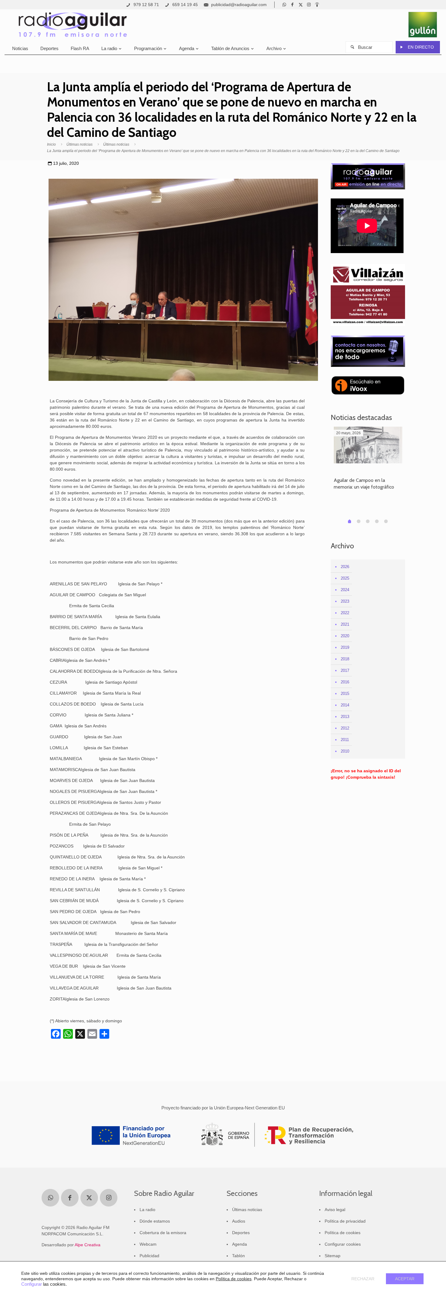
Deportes (241, 1232)
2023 (345, 601)
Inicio (51, 144)
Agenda (239, 1244)
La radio (147, 1209)
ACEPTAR (404, 1278)
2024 (345, 589)
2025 (345, 578)
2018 (345, 659)
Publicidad (149, 1255)
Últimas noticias (79, 144)
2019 (345, 647)
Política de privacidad (345, 1221)
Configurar (31, 1284)
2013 (345, 716)
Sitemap (332, 1255)
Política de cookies (342, 1232)
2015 (345, 693)
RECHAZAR (362, 1278)
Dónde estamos (155, 1221)
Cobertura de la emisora (163, 1232)
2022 (345, 613)
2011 (345, 739)
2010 (345, 751)
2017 (345, 670)
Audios (238, 1221)
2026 (345, 566)
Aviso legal (335, 1209)
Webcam (148, 1244)
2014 (345, 705)
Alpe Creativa (87, 1244)
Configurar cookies (343, 1244)
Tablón (238, 1255)
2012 (345, 728)
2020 (345, 636)
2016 (345, 682)
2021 (345, 624)
